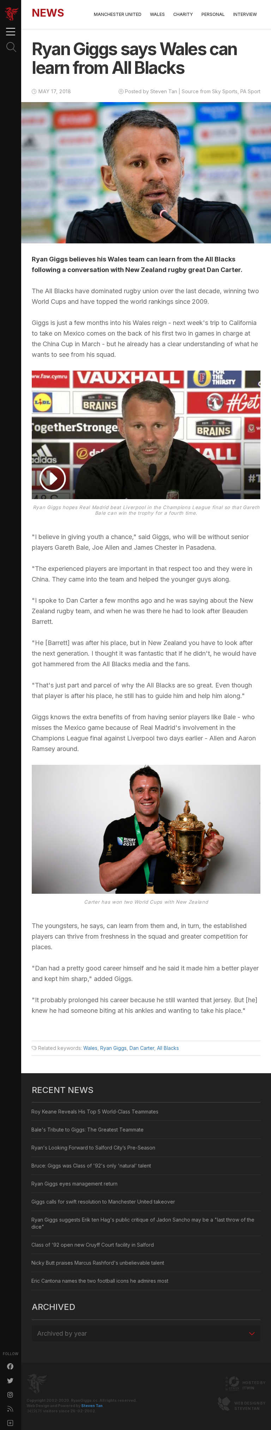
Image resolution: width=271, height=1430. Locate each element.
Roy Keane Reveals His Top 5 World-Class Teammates (94, 1112)
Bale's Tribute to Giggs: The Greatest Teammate (87, 1130)
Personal (213, 14)
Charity (183, 14)
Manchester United (117, 14)
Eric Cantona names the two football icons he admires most (99, 1281)
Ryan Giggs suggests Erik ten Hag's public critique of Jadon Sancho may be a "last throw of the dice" (142, 1223)
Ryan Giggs (113, 1048)
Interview (245, 14)
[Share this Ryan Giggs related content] (10, 1423)
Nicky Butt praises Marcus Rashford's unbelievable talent (97, 1263)
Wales (157, 14)
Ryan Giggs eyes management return (74, 1184)
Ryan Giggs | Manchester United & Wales (12, 14)
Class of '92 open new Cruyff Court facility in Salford (92, 1245)
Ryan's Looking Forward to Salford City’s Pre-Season (93, 1148)
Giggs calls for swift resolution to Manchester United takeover (103, 1202)
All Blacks (168, 1048)
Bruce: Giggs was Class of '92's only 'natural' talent (91, 1166)
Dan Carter (142, 1048)
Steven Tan (92, 1406)
